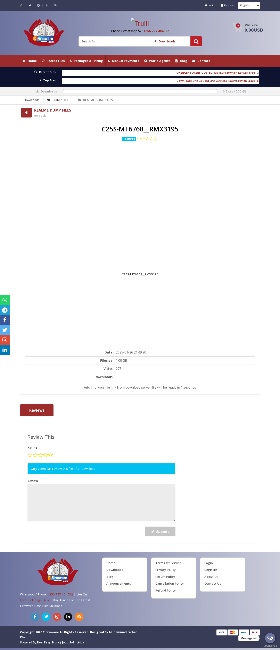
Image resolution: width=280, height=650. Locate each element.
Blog (183, 61)
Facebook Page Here (35, 600)
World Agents (159, 61)
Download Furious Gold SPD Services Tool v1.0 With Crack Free (183, 81)
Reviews (36, 410)
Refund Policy (165, 590)
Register (229, 5)
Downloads (32, 100)
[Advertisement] (140, 200)
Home (32, 61)
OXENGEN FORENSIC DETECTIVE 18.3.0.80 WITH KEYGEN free (180, 72)
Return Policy (165, 577)
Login (211, 5)
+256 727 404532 (156, 31)
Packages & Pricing (88, 61)
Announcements (118, 583)
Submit (162, 531)
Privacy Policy (165, 570)
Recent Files (56, 61)
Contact (203, 61)
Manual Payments (125, 61)
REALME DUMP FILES (98, 100)
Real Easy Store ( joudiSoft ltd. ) (60, 642)
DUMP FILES (61, 100)
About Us (211, 577)
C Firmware (51, 632)
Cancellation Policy (169, 583)
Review (32, 481)
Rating (32, 447)
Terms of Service (168, 563)
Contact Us (212, 583)
